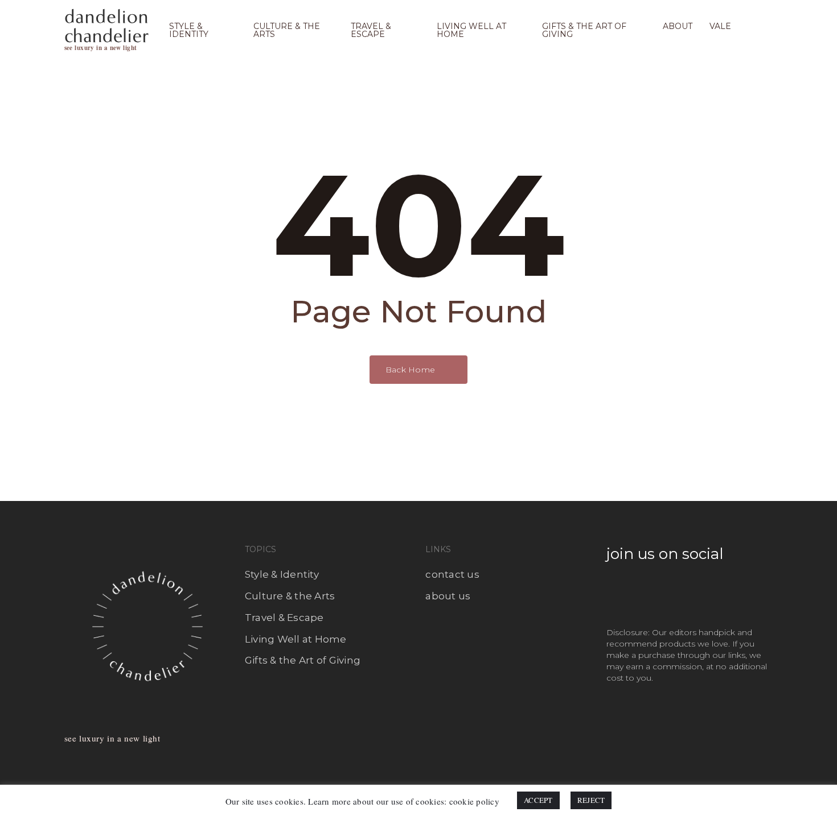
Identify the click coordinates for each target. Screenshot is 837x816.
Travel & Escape (284, 617)
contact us (452, 574)
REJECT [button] (591, 800)
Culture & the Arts (290, 596)
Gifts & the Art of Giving (302, 660)
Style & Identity (282, 574)
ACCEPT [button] (538, 800)
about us (447, 596)
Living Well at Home (296, 639)
